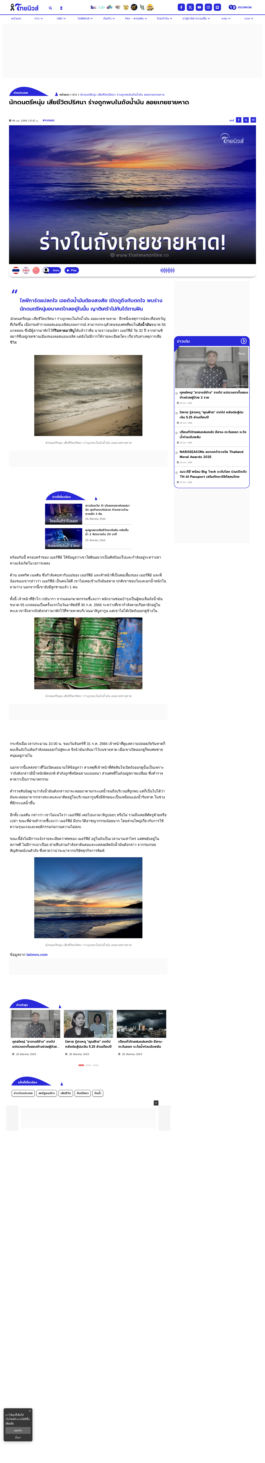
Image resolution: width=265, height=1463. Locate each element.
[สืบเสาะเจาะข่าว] (93, 7)
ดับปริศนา (83, 1093)
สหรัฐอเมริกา (46, 1093)
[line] (217, 7)
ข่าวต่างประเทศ (23, 1093)
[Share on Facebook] (238, 120)
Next (166, 1004)
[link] (88, 514)
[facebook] (181, 7)
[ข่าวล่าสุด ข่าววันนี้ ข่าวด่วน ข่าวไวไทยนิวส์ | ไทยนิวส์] (26, 7)
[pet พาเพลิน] (117, 7)
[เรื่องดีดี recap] (101, 7)
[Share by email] (253, 120)
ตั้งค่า (18, 1437)
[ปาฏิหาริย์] (134, 7)
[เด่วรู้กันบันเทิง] (109, 7)
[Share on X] (246, 120)
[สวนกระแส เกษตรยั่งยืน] (142, 7)
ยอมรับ (18, 1430)
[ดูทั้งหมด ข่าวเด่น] (244, 341)
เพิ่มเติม (9, 1423)
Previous (159, 1004)
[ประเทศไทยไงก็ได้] (150, 7)
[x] (190, 7)
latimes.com (37, 955)
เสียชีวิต (66, 1093)
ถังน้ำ (97, 1093)
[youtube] (199, 7)
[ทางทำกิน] (125, 7)
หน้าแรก (64, 95)
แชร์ (231, 120)
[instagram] (208, 7)
